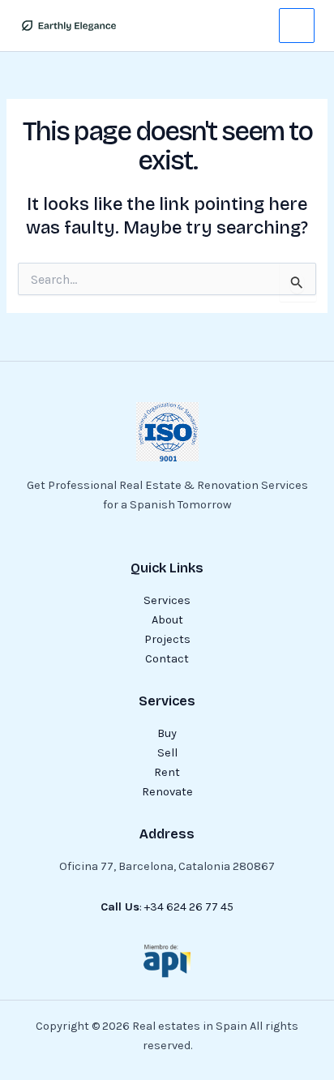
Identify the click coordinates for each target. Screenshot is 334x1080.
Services (167, 600)
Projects (167, 639)
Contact (167, 659)
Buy (167, 733)
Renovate (167, 792)
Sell (167, 753)
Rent (167, 772)
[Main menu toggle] (297, 26)
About (167, 620)
